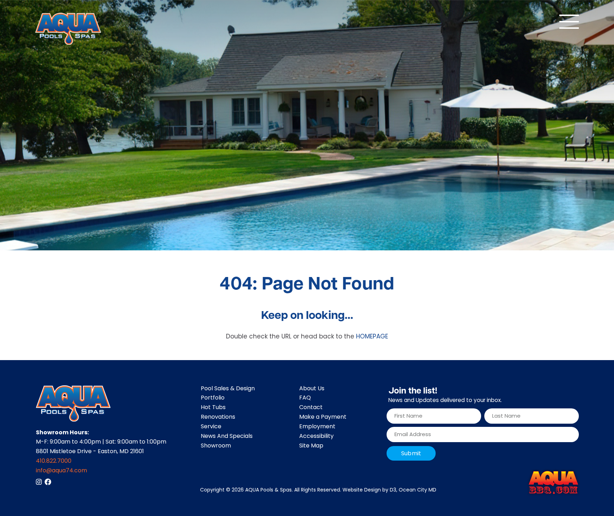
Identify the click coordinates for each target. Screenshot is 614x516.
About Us (311, 388)
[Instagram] (39, 481)
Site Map (311, 446)
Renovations (218, 417)
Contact (311, 407)
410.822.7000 (53, 461)
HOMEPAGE (372, 337)
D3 (393, 490)
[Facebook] (47, 481)
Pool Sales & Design (228, 388)
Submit (411, 453)
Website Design (362, 490)
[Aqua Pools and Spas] (68, 29)
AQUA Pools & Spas (268, 490)
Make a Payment (322, 417)
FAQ (305, 398)
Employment (317, 426)
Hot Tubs (213, 407)
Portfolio (213, 398)
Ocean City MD (417, 490)
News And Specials (227, 436)
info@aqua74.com (61, 471)
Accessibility (316, 436)
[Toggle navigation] (569, 22)
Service (211, 426)
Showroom (216, 446)
